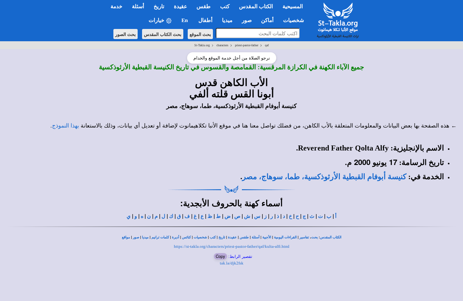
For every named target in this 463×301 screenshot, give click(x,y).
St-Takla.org (202, 45)
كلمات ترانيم (160, 237)
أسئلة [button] (138, 6)
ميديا (145, 237)
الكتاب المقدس (330, 237)
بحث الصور (125, 34)
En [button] (185, 20)
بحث (314, 237)
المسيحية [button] (293, 6)
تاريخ (222, 237)
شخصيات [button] (295, 20)
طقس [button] (204, 6)
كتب (213, 237)
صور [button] (247, 20)
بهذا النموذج (65, 125)
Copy (220, 256)
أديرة (175, 237)
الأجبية (266, 237)
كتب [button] (225, 6)
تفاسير (304, 237)
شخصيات (200, 237)
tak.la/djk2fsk (231, 263)
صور (136, 237)
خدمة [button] (117, 6)
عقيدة (232, 237)
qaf (267, 45)
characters (222, 45)
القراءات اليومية (285, 237)
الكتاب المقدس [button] (256, 6)
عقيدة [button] (180, 6)
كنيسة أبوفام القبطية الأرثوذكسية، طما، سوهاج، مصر (324, 177)
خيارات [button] (157, 20)
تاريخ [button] (159, 6)
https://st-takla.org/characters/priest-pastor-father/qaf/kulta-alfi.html (231, 246)
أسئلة (256, 237)
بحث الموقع (200, 34)
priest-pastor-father (246, 45)
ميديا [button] (227, 20)
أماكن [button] (267, 20)
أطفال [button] (205, 20)
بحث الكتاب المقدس (162, 34)
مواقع (126, 237)
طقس (244, 237)
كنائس (186, 237)
